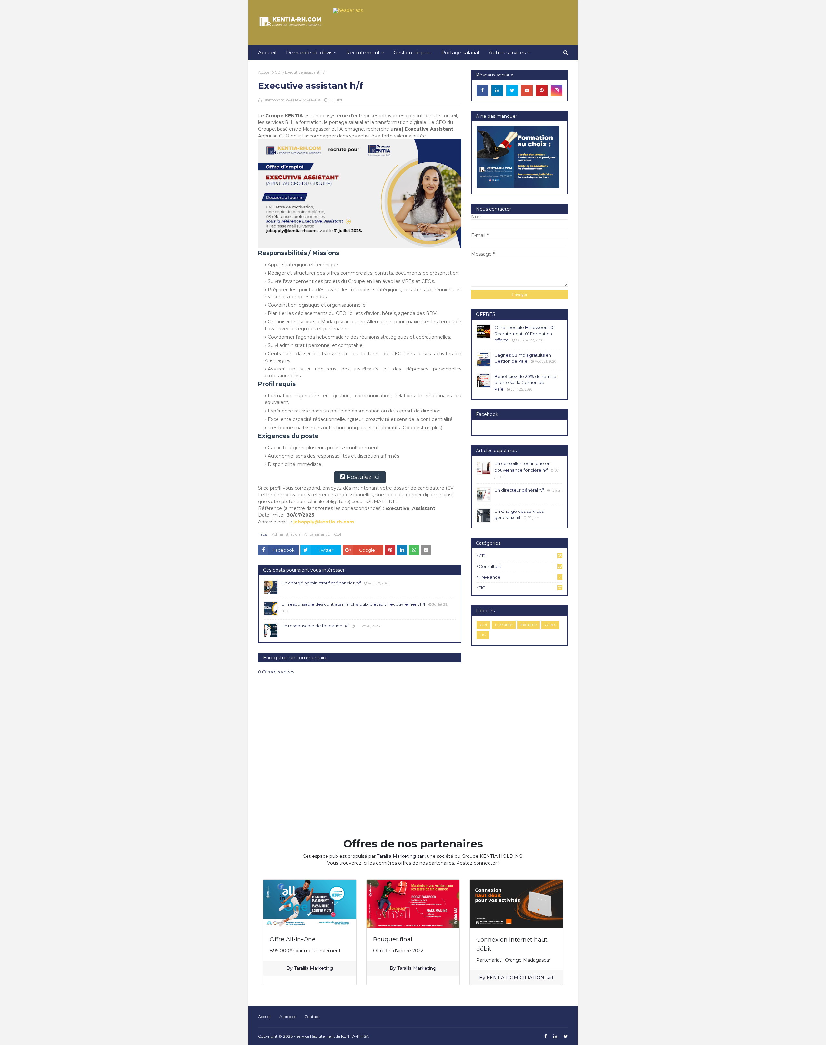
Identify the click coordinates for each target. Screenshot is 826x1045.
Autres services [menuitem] (507, 52)
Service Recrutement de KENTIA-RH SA (332, 1036)
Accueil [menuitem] (267, 52)
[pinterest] (542, 90)
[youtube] (527, 90)
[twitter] (512, 90)
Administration (286, 534)
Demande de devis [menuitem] (309, 52)
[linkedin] (497, 90)
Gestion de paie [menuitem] (413, 52)
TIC (520, 587)
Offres (550, 624)
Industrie (528, 624)
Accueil (264, 72)
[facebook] (482, 90)
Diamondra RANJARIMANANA (292, 99)
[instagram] (556, 90)
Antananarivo (317, 534)
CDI (278, 72)
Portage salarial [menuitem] (460, 52)
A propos (287, 1016)
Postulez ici (363, 477)
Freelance (520, 577)
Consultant (520, 566)
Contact (311, 1016)
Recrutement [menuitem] (363, 52)
